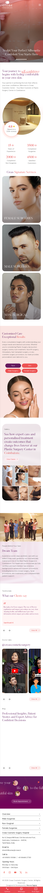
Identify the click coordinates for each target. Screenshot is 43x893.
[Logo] (11, 5)
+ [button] (20, 387)
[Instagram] (10, 872)
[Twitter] (21, 872)
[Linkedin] (26, 872)
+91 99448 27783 (24, 857)
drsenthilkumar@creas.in (11, 850)
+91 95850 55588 (9, 857)
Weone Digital (31, 885)
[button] (9, 59)
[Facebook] (4, 872)
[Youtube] (15, 872)
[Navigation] (4, 630)
